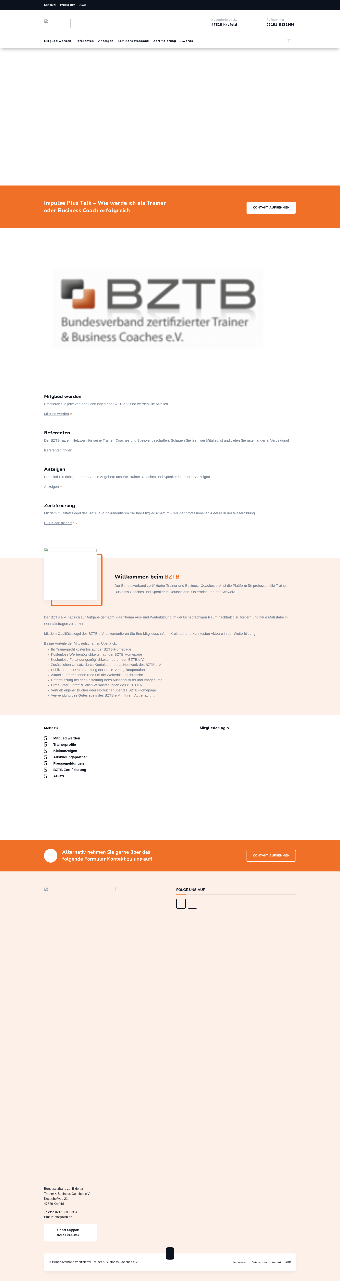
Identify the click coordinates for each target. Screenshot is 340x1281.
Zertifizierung (164, 41)
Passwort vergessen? (214, 819)
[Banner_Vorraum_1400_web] (181, 907)
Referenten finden (58, 450)
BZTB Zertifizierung (59, 523)
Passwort (165, 780)
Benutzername (169, 762)
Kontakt (50, 5)
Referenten (85, 41)
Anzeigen (105, 41)
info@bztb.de (63, 1217)
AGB (82, 5)
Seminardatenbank (133, 41)
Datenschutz (259, 1262)
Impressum (67, 5)
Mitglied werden (57, 41)
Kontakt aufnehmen (271, 208)
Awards (186, 41)
